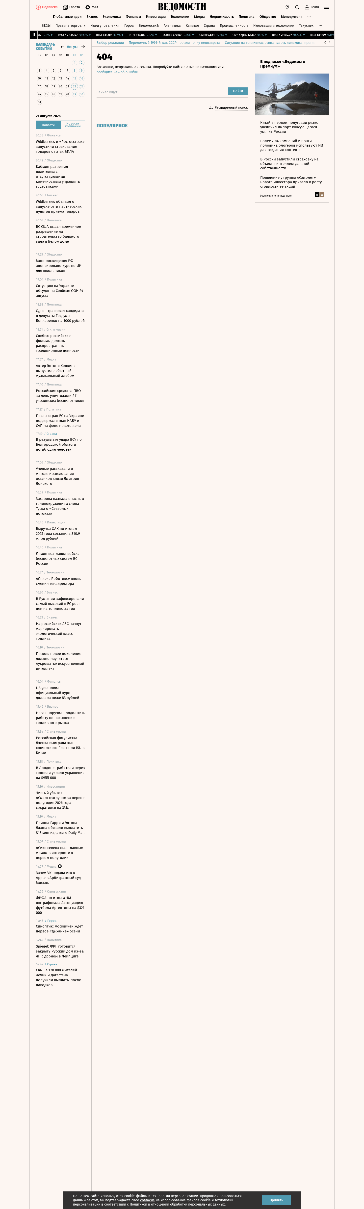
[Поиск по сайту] (297, 7)
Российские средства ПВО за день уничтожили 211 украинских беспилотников (60, 395)
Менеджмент (291, 17)
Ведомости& (149, 26)
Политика (247, 17)
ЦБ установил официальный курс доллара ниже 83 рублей (57, 693)
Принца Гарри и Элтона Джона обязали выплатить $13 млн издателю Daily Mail (60, 828)
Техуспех (306, 26)
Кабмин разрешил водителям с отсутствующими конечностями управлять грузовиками (58, 176)
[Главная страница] (182, 7)
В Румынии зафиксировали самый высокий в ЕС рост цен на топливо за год (60, 603)
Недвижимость (222, 17)
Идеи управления (104, 26)
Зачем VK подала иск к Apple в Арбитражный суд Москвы (58, 878)
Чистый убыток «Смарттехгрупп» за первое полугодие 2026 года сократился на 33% (60, 800)
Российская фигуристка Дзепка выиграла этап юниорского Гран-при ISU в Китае (60, 745)
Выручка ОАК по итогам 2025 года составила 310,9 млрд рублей (58, 533)
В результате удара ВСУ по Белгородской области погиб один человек (59, 444)
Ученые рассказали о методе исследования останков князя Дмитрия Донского (57, 476)
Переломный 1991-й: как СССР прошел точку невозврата (174, 43)
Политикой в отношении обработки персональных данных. (178, 1204)
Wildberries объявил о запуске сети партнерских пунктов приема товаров (58, 206)
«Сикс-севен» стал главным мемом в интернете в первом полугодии (59, 853)
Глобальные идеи (67, 17)
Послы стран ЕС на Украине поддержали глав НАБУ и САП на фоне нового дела (60, 420)
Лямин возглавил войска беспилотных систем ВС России (57, 558)
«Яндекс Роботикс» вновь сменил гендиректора (58, 581)
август (73, 46)
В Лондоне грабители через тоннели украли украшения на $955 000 (60, 773)
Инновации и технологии (273, 26)
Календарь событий (45, 47)
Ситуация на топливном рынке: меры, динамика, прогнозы (272, 43)
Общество (268, 17)
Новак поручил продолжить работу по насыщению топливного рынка (60, 718)
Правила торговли (70, 26)
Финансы (133, 17)
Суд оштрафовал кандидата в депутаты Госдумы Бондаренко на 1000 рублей (60, 316)
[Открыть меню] (326, 7)
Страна (209, 26)
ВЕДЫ (46, 26)
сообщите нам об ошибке (117, 72)
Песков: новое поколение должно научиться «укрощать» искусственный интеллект (60, 661)
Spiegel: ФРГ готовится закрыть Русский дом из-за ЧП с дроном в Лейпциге (60, 951)
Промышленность (234, 26)
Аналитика (172, 26)
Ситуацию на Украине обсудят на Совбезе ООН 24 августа (59, 290)
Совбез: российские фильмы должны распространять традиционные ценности (57, 343)
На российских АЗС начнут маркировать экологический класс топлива (58, 631)
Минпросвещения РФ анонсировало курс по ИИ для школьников (58, 265)
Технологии (180, 17)
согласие (147, 1200)
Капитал (192, 26)
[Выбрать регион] (287, 7)
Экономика (112, 17)
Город (129, 26)
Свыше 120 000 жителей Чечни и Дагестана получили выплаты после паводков (58, 977)
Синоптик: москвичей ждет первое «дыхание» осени (59, 928)
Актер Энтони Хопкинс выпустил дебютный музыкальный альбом (55, 370)
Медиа (199, 17)
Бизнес (92, 17)
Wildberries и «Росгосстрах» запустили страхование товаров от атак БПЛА (60, 146)
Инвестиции (156, 17)
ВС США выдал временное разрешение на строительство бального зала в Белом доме (58, 234)
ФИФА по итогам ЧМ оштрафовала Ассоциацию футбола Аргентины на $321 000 (60, 905)
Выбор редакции (110, 43)
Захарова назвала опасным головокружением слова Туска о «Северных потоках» (60, 506)
